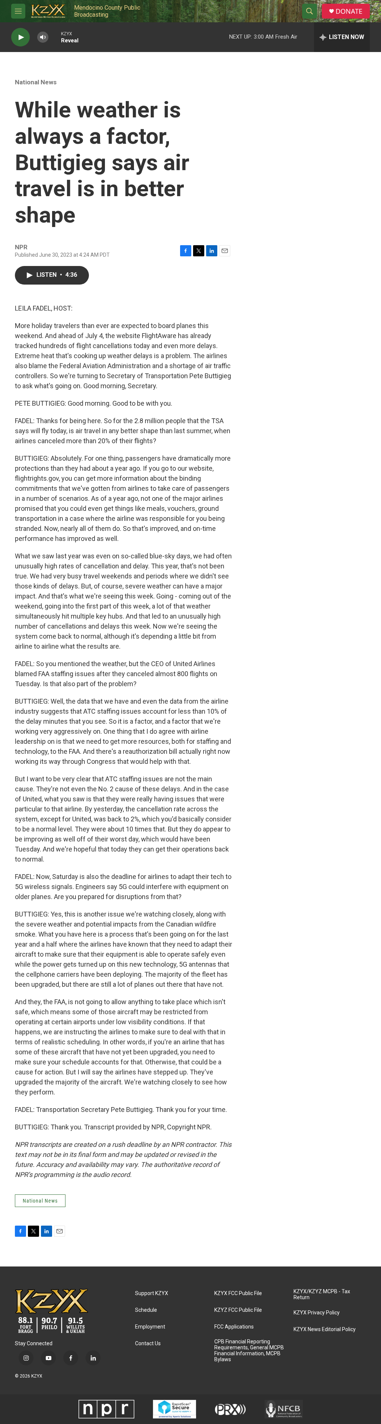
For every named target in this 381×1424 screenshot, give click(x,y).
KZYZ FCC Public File (238, 1310)
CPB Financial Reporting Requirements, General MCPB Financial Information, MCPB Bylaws (249, 1350)
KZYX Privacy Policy (317, 1313)
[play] (20, 37)
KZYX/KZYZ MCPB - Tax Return (322, 1294)
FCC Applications (234, 1327)
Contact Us (148, 1343)
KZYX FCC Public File (238, 1293)
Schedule (146, 1310)
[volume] (42, 37)
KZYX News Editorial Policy (325, 1329)
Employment (150, 1327)
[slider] (55, 37)
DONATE (349, 11)
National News (36, 82)
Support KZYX (151, 1293)
